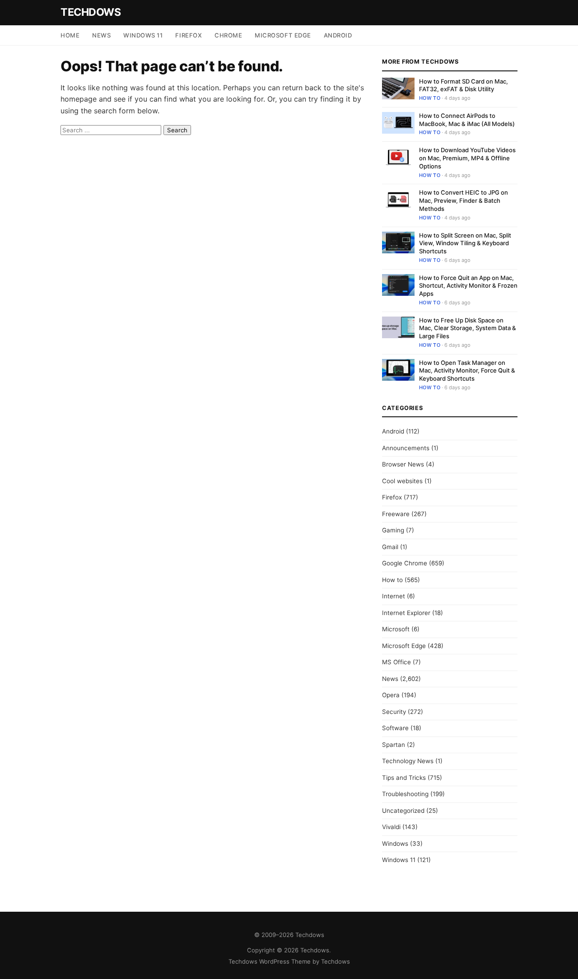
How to (429, 98)
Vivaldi (391, 826)
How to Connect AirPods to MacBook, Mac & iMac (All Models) (467, 119)
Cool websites (402, 481)
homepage (79, 98)
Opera (391, 695)
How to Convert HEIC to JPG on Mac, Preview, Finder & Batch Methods (463, 200)
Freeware (396, 513)
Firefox (188, 35)
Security (394, 711)
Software (395, 728)
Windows (395, 843)
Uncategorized (403, 810)
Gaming (393, 530)
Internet (393, 596)
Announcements (405, 448)
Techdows (91, 12)
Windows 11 (143, 35)
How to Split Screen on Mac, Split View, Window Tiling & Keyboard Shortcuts (465, 243)
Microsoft (396, 629)
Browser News (403, 464)
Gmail (390, 546)
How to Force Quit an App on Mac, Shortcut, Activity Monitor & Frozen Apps (468, 285)
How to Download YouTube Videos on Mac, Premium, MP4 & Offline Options (467, 157)
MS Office (396, 662)
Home (70, 35)
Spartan (393, 744)
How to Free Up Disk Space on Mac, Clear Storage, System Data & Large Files (467, 328)
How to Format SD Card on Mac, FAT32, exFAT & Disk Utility (463, 85)
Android (338, 35)
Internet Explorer (406, 612)
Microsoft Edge (283, 35)
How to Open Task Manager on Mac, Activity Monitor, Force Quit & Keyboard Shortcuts (467, 370)
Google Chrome (404, 563)
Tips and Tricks (404, 777)
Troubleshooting (405, 793)
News (101, 35)
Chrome (228, 35)
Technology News (408, 761)
